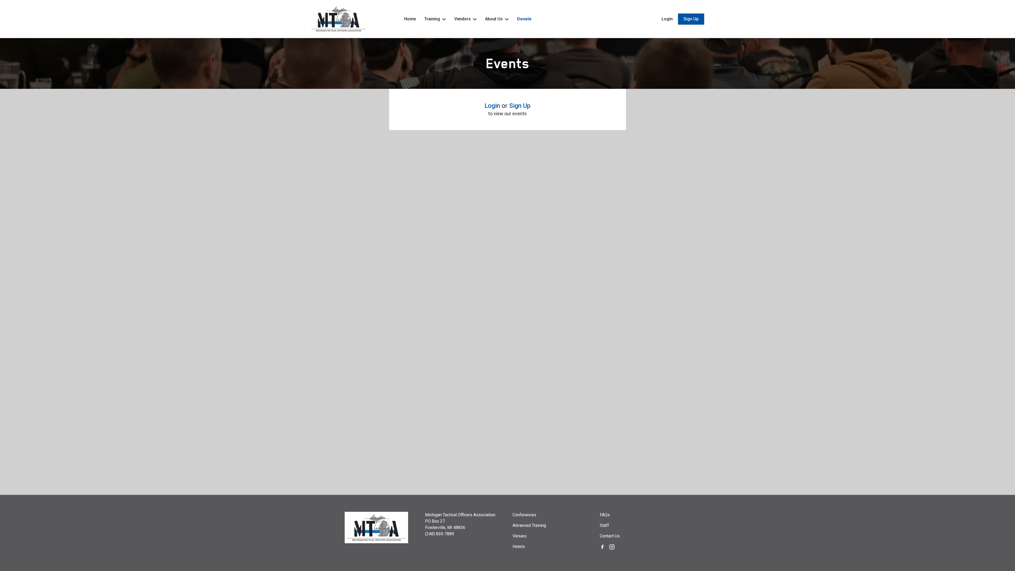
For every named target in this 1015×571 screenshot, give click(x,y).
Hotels (519, 546)
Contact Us (610, 535)
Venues (520, 535)
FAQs (605, 514)
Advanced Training (529, 525)
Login (667, 18)
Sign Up (691, 18)
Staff (604, 525)
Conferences (524, 514)
